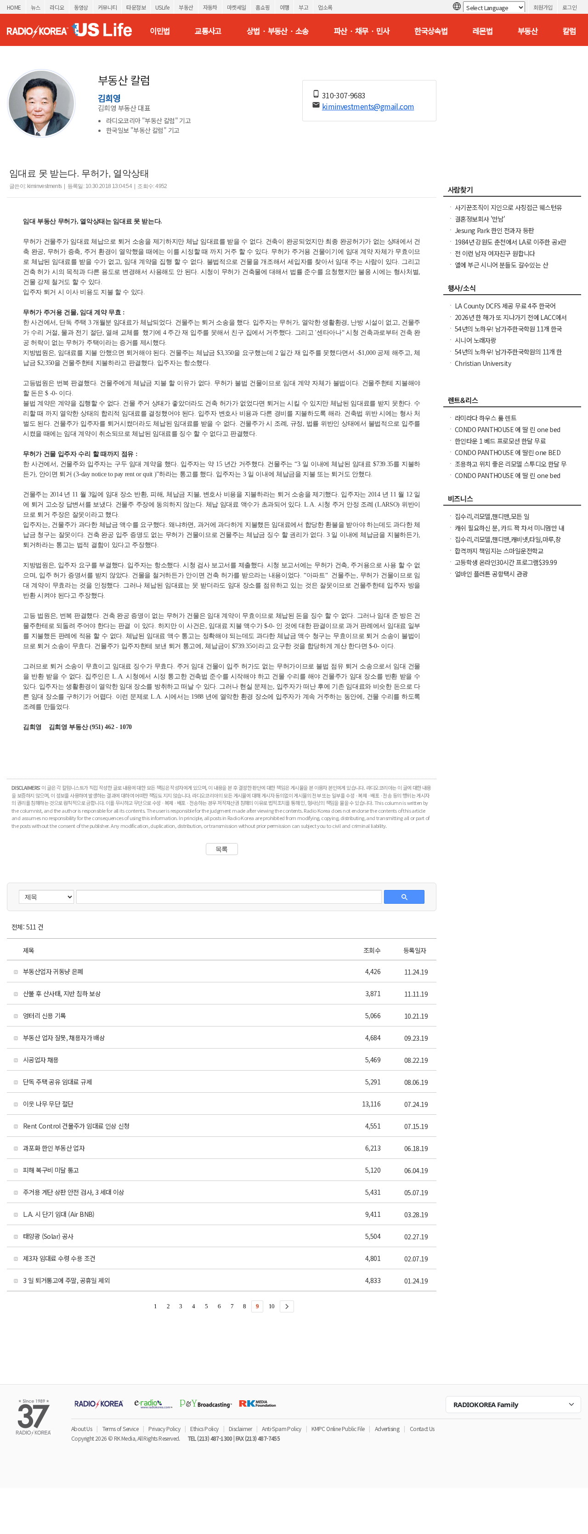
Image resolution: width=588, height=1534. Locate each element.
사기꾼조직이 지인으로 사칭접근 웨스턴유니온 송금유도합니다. (508, 212)
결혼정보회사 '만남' (480, 218)
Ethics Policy (204, 1428)
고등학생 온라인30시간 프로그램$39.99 (506, 562)
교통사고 (208, 30)
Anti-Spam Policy (281, 1428)
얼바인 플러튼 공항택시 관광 (491, 573)
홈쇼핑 (262, 7)
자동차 (210, 7)
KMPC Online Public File (337, 1428)
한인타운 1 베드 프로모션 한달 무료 (500, 440)
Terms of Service (120, 1428)
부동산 (186, 7)
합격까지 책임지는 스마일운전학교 (499, 550)
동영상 (81, 7)
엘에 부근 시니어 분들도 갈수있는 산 (501, 264)
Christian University (483, 363)
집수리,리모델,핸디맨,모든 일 (492, 516)
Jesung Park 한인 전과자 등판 (494, 230)
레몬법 (482, 30)
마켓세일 (236, 7)
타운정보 (136, 7)
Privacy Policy (164, 1428)
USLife (162, 7)
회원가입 (543, 7)
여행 (284, 7)
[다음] (287, 1306)
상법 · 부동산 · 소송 (278, 30)
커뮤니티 (107, 7)
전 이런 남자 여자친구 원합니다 (495, 253)
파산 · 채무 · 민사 (362, 30)
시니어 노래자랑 (475, 340)
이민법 (160, 30)
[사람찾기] (512, 192)
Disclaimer (240, 1428)
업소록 (325, 7)
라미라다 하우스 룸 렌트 (485, 417)
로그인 (569, 7)
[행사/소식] (512, 290)
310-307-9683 (344, 95)
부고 (303, 7)
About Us (81, 1428)
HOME (14, 7)
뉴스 (35, 7)
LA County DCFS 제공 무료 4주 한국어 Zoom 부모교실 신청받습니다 (505, 310)
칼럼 (569, 30)
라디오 (57, 7)
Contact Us (422, 1428)
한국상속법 (430, 30)
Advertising (387, 1428)
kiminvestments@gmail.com (368, 106)
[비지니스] (512, 501)
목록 (221, 849)
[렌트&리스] (512, 402)
